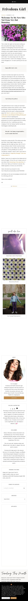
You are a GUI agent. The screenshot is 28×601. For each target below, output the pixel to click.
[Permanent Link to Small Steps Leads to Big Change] (14, 254)
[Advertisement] (14, 212)
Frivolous (3, 15)
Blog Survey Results (14, 281)
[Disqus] (14, 336)
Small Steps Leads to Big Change (14, 255)
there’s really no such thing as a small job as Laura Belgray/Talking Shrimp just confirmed (13, 114)
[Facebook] (11, 408)
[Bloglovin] (15, 408)
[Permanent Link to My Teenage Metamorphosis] (14, 314)
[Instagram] (13, 408)
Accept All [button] (13, 598)
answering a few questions (17, 162)
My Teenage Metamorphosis (14, 316)
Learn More (14, 397)
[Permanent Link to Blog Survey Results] (14, 279)
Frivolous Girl (14, 9)
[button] (14, 1)
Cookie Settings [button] (5, 598)
